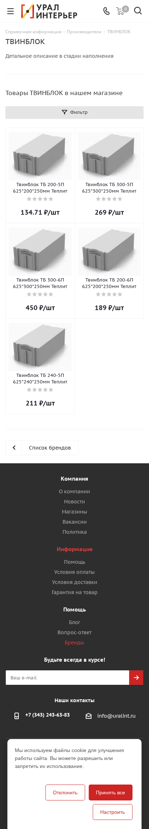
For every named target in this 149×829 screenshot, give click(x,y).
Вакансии (75, 522)
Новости (74, 501)
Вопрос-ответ (74, 632)
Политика (75, 532)
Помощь (74, 562)
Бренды (74, 642)
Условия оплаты (74, 572)
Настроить (112, 812)
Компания (74, 478)
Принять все (110, 792)
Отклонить (65, 792)
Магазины (74, 511)
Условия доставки (74, 582)
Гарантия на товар (75, 592)
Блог (74, 622)
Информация (75, 549)
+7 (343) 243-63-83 (47, 715)
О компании (74, 491)
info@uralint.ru (116, 716)
